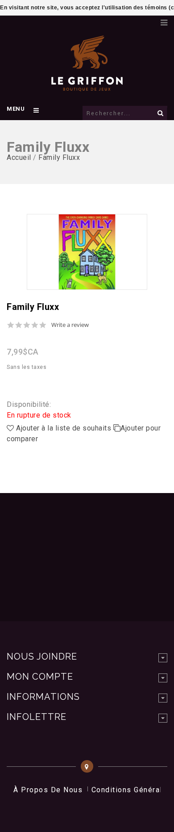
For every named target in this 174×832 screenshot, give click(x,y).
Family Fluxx (59, 157)
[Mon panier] (149, 20)
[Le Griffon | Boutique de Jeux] (87, 86)
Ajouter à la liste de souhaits (63, 428)
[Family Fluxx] (87, 251)
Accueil (19, 157)
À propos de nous (48, 790)
